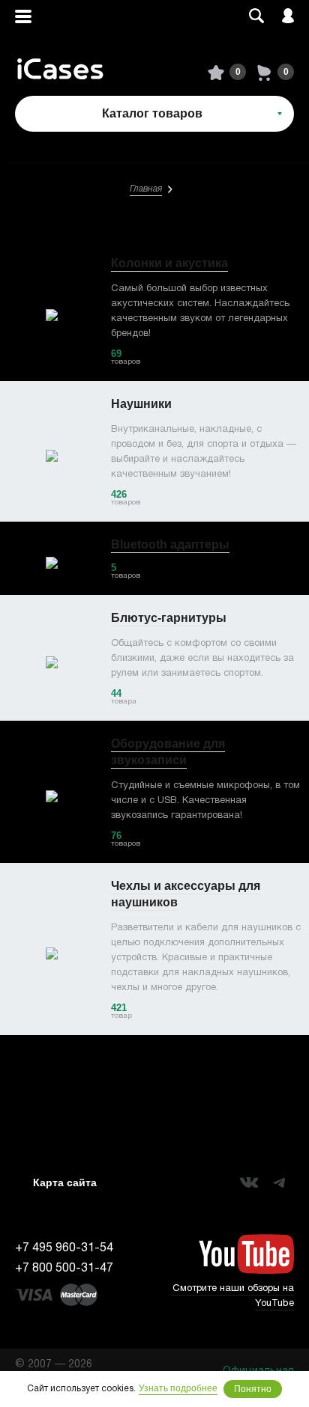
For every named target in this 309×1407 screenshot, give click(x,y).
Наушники (141, 403)
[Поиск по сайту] (256, 17)
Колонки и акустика (169, 263)
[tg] (279, 1182)
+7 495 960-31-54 (64, 1248)
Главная (146, 189)
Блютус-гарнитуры (168, 617)
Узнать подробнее (178, 1388)
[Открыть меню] (23, 17)
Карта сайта (65, 1182)
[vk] (249, 1182)
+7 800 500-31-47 (64, 1268)
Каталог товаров (152, 113)
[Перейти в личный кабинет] (288, 17)
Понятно (253, 1389)
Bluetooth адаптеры (170, 544)
